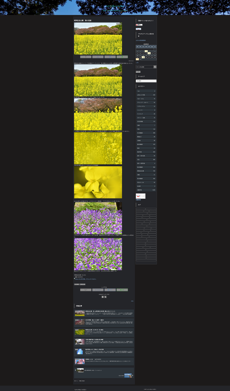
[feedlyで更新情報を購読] (102, 297)
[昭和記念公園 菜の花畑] (98, 80)
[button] (155, 66)
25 (143, 57)
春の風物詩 (77, 284)
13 (149, 53)
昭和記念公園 (83, 284)
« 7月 (137, 62)
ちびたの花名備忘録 (141, 40)
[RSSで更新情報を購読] (105, 297)
